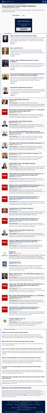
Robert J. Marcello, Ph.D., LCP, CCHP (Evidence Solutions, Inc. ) (26, 273)
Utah (28, 395)
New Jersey (15, 394)
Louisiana (36, 391)
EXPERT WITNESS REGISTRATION (23, 29)
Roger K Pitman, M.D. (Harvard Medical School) (23, 36)
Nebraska (4, 394)
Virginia (30, 395)
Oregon (38, 394)
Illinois (21, 391)
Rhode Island (4, 395)
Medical (9, 4)
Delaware (3, 391)
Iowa (16, 391)
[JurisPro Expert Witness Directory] (19, 2)
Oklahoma (34, 394)
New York (27, 394)
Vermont (34, 395)
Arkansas (14, 390)
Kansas (28, 391)
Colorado (26, 390)
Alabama (10, 390)
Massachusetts (41, 391)
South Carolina (10, 395)
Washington (38, 395)
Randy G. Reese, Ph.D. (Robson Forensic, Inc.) (21, 230)
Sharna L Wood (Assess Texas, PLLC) (19, 99)
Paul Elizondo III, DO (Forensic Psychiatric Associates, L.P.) (25, 153)
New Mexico (19, 394)
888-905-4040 (27, 409)
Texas (6, 4)
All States (3, 390)
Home (3, 4)
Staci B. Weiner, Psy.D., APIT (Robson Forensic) (22, 163)
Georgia (10, 391)
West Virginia (8, 396)
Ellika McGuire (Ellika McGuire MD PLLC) (21, 87)
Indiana (24, 391)
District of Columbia (37, 390)
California (22, 390)
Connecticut (30, 390)
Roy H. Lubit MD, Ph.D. (16, 48)
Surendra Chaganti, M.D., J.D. (17, 318)
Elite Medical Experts (15, 262)
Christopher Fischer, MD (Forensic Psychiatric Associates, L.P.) (26, 143)
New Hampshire (9, 394)
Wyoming (13, 396)
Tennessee (21, 395)
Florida (7, 391)
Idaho (19, 391)
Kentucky (31, 391)
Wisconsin (4, 396)
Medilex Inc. (12, 252)
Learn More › (12, 43)
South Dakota (16, 395)
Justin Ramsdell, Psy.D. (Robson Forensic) (20, 121)
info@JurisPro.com (20, 409)
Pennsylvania (42, 394)
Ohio (31, 394)
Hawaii (13, 391)
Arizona (18, 390)
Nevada (23, 394)
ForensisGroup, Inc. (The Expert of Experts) (21, 208)
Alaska (7, 390)
